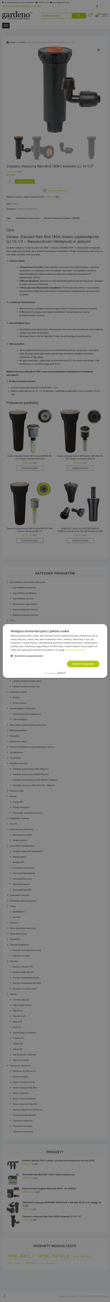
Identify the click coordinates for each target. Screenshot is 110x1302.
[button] (27, 655)
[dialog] (55, 651)
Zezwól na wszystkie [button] (83, 663)
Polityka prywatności (75, 649)
